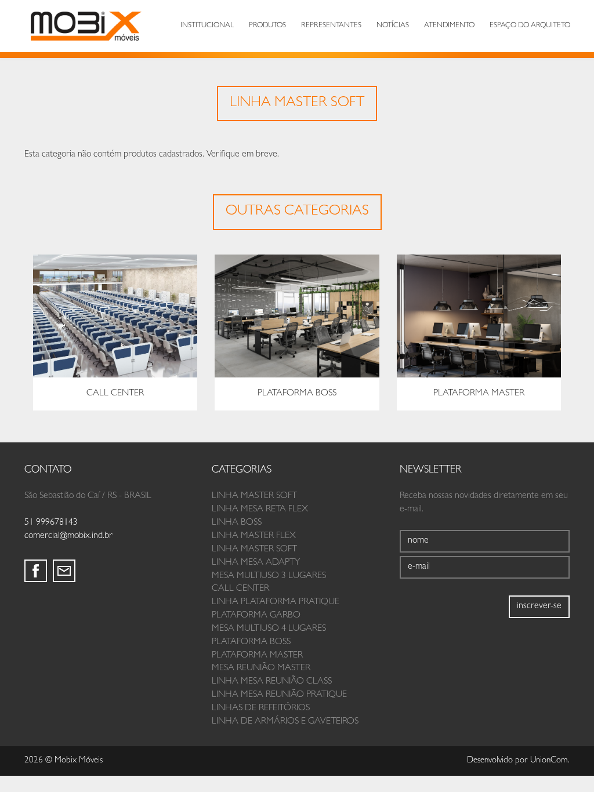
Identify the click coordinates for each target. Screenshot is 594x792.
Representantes (331, 26)
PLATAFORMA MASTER (257, 655)
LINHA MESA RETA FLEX (260, 509)
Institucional (207, 26)
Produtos (267, 26)
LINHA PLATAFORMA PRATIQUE (275, 602)
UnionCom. (550, 761)
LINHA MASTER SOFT (254, 496)
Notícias (392, 26)
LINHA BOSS (237, 523)
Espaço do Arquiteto (530, 26)
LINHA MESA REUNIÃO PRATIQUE (279, 695)
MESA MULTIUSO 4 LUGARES (269, 629)
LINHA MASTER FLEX (254, 536)
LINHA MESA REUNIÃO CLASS (272, 681)
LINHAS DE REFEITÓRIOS (261, 708)
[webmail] (64, 571)
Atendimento (449, 26)
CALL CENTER (240, 589)
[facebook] (35, 571)
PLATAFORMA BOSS (251, 642)
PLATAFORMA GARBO (256, 615)
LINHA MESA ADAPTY (256, 563)
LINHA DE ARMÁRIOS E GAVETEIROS (285, 721)
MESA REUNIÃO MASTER (261, 668)
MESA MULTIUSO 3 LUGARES (269, 576)
